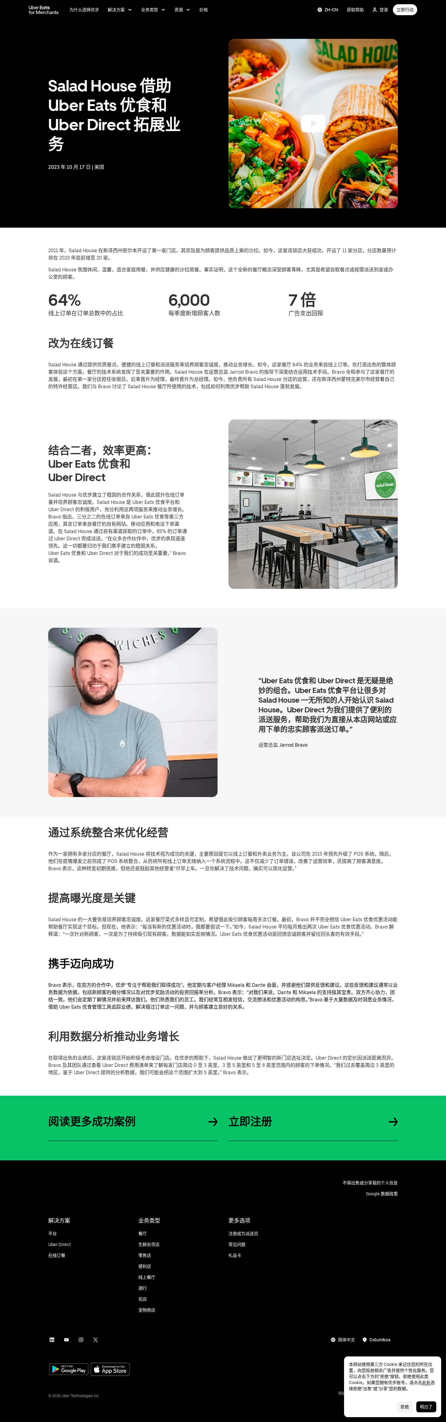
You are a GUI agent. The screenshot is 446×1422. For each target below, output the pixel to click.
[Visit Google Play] (68, 1369)
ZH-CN (331, 9)
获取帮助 (355, 9)
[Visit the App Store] (110, 1370)
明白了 (426, 1406)
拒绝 (404, 1406)
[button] (313, 123)
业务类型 (149, 9)
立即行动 (405, 9)
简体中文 (346, 1339)
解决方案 (116, 9)
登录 (384, 9)
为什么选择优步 (84, 9)
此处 (426, 1382)
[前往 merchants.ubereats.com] (44, 10)
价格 (203, 9)
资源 (178, 9)
